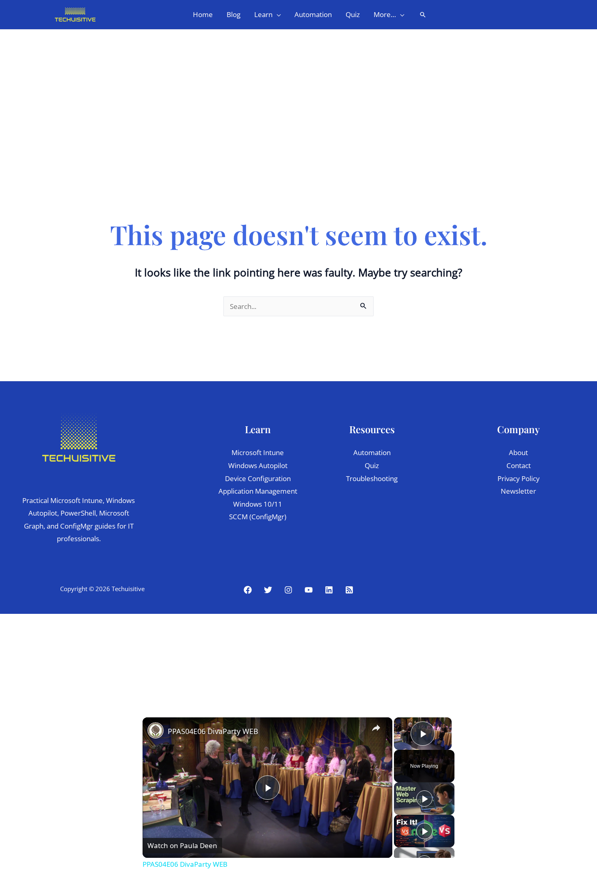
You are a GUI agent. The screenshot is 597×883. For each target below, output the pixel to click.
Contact (518, 465)
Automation (372, 452)
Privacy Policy (519, 478)
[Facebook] (248, 590)
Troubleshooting (372, 478)
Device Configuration (258, 478)
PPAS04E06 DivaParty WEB (213, 731)
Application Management (257, 491)
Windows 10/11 (257, 504)
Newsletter (518, 491)
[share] (376, 728)
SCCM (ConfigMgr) (257, 516)
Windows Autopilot (258, 465)
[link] (155, 730)
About (518, 452)
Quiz (372, 465)
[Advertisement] (298, 90)
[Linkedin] (329, 590)
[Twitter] (268, 590)
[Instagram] (288, 590)
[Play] (424, 798)
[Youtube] (309, 590)
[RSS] (349, 590)
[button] (277, 14)
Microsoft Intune (257, 452)
